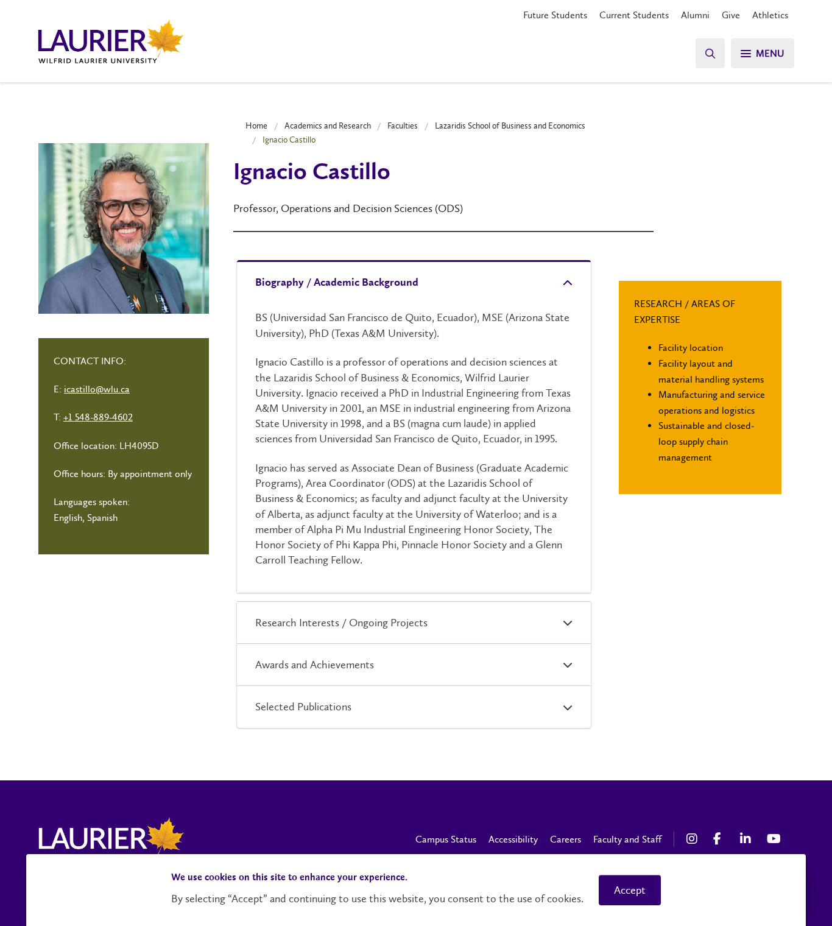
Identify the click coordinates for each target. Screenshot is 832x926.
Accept (630, 890)
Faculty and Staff (627, 839)
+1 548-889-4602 (98, 417)
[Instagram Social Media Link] (693, 839)
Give (731, 15)
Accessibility (513, 839)
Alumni (695, 15)
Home (256, 125)
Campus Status (445, 839)
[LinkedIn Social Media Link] (747, 839)
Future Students (555, 15)
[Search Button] (710, 53)
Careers (565, 839)
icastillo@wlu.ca (97, 389)
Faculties (402, 125)
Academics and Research (327, 125)
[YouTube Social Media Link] (774, 839)
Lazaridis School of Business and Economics (510, 125)
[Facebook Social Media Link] (720, 839)
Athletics (770, 15)
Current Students (634, 15)
